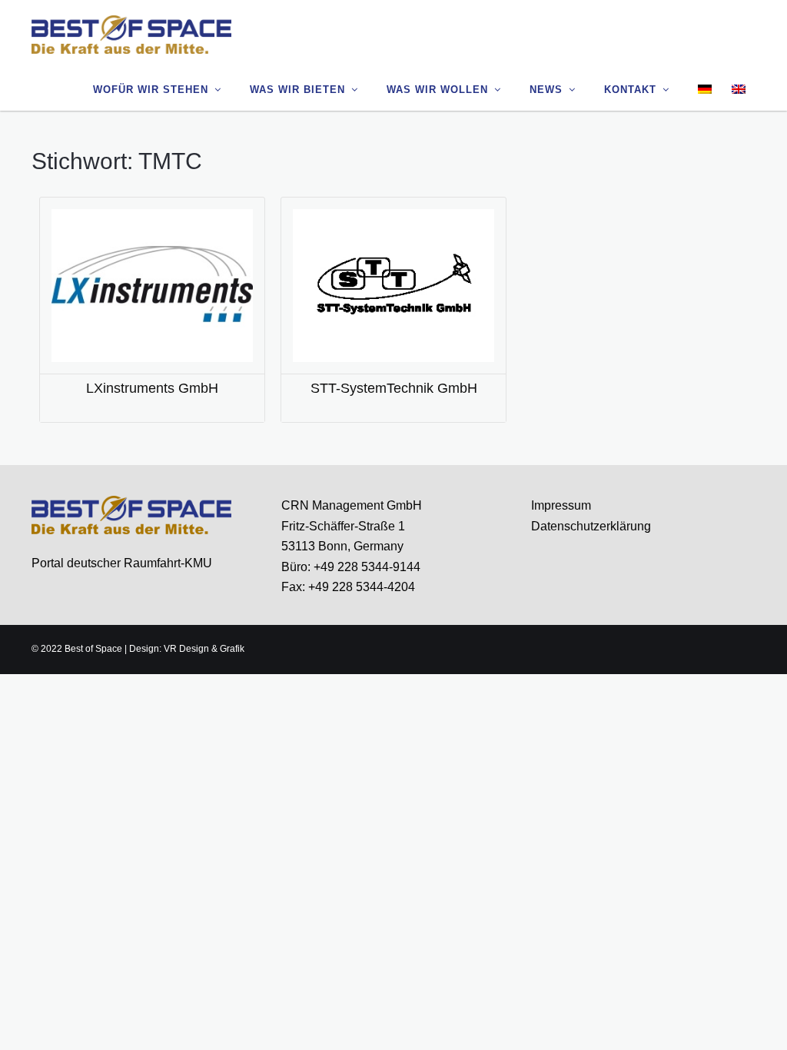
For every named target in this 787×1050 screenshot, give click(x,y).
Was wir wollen (437, 89)
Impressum (561, 505)
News (546, 89)
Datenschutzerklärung (591, 526)
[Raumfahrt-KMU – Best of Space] (131, 34)
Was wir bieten (297, 89)
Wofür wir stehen (150, 89)
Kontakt (630, 89)
